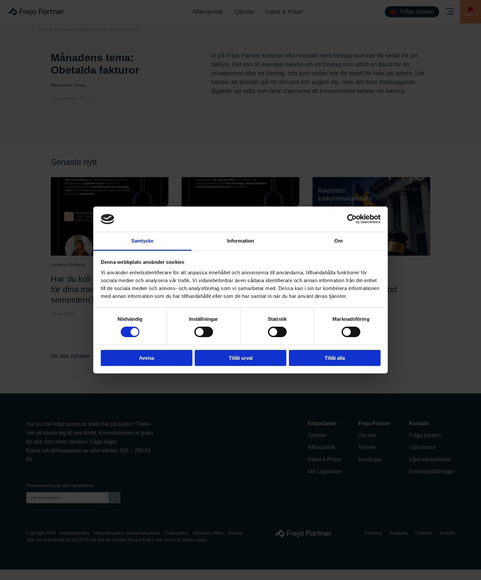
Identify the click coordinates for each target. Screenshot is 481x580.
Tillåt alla (335, 358)
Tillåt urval (241, 358)
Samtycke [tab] (142, 241)
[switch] (203, 332)
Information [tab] (240, 241)
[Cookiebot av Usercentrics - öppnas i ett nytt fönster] (352, 219)
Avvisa (146, 358)
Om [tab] (338, 241)
